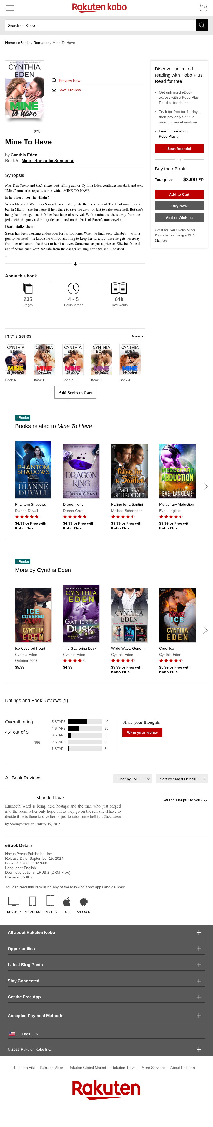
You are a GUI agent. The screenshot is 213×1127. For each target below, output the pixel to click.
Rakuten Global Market (87, 1067)
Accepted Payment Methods (35, 1015)
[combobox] (132, 778)
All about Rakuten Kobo (31, 932)
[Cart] (202, 8)
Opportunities (21, 948)
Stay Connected (23, 981)
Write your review (142, 733)
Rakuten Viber (51, 1067)
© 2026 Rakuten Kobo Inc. (29, 1049)
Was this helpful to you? (182, 800)
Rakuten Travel (123, 1067)
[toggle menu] (10, 8)
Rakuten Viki (24, 1067)
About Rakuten (182, 1067)
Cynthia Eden (24, 155)
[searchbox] (106, 25)
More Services (153, 1067)
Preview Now (69, 80)
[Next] (205, 486)
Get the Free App (24, 997)
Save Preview (69, 90)
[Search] (202, 25)
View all (138, 336)
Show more (110, 816)
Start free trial (179, 148)
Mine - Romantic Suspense (48, 160)
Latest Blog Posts (25, 965)
